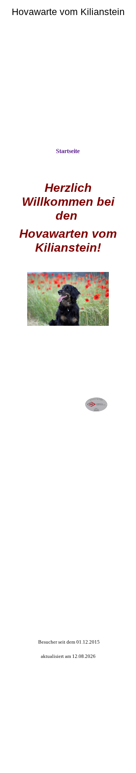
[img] (68, 67)
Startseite (68, 151)
